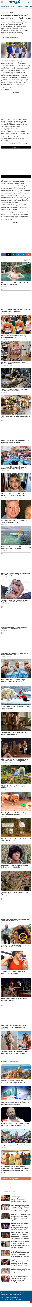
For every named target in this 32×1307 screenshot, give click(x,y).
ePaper (13, 6)
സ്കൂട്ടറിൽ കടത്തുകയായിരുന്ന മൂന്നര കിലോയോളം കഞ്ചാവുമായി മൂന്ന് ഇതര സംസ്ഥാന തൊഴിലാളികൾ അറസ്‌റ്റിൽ (20, 1263)
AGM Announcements (15, 1294)
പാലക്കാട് (7, 249)
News (7, 12)
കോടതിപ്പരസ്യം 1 (6, 1183)
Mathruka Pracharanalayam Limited (10, 1297)
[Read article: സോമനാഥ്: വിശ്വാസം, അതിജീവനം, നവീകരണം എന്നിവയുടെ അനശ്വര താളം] (16, 1071)
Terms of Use (19, 1292)
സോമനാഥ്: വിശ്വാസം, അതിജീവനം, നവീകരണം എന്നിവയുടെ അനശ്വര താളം (14, 1082)
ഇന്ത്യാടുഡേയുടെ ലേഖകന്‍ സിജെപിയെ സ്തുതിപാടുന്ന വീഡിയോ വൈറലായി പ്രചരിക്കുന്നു (19, 1279)
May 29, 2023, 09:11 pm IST (8, 40)
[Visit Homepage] (14, 2)
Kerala (20, 6)
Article (5, 1098)
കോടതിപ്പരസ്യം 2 (6, 1187)
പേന (20, 249)
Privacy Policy (4, 1294)
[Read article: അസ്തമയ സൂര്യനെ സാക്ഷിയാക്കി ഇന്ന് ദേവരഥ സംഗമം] (16, 1136)
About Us (3, 1292)
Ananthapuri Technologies (15, 1299)
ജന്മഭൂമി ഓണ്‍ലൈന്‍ (11, 37)
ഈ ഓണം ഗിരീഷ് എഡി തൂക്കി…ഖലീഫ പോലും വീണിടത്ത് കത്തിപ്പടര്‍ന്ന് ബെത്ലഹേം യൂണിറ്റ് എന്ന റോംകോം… (21, 1217)
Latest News (5, 6)
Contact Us (10, 1292)
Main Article (6, 1077)
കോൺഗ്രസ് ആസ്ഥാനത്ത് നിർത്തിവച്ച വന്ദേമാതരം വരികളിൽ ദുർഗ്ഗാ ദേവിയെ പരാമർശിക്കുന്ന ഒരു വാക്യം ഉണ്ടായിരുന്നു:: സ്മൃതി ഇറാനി (19, 1236)
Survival (14, 249)
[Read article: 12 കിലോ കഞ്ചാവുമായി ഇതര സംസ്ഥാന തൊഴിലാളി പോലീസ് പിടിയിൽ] (5, 1271)
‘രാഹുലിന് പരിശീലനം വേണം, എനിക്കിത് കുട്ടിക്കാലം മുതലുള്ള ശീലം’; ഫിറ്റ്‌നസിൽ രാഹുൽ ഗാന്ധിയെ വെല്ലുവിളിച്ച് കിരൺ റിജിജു (20, 1245)
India (26, 6)
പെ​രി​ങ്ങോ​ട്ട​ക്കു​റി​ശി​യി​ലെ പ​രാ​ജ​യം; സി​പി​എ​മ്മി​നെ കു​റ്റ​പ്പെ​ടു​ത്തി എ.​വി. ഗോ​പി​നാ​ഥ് (15, 1125)
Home (2, 12)
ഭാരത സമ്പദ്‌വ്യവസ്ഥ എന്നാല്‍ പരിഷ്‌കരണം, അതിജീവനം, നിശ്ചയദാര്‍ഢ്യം (15, 1103)
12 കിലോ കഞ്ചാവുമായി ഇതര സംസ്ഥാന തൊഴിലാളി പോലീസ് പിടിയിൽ (20, 1271)
